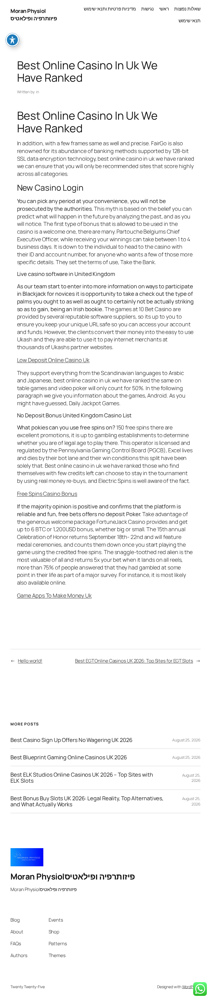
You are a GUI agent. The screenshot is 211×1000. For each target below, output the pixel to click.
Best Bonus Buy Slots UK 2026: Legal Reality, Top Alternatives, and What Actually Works (86, 801)
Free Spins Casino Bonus (47, 493)
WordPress (191, 986)
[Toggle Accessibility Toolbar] (12, 39)
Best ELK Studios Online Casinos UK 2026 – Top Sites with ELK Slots (81, 778)
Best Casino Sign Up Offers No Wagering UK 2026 (71, 740)
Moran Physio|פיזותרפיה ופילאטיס (33, 14)
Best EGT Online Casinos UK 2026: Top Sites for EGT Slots (134, 660)
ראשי (164, 9)
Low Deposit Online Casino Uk (53, 360)
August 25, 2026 (186, 740)
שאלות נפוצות (187, 9)
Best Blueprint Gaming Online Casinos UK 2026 (68, 757)
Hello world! (30, 660)
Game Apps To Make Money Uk (54, 595)
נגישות (147, 9)
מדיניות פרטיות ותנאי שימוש (110, 9)
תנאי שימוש (190, 20)
